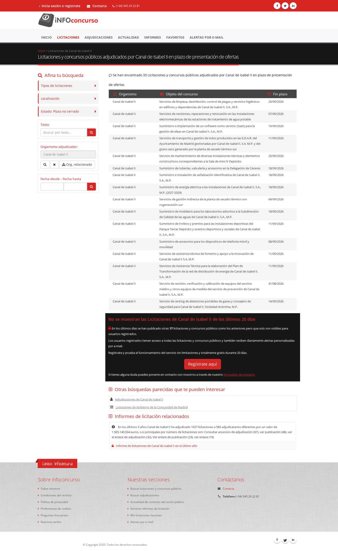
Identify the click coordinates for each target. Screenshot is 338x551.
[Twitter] (285, 5)
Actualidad (128, 37)
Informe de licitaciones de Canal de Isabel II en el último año (156, 446)
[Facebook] (277, 5)
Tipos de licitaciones (56, 85)
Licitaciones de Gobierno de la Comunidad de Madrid (152, 407)
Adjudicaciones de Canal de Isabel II (139, 399)
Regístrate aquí (202, 364)
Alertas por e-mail (206, 37)
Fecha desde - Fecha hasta (60, 179)
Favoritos (175, 37)
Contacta (99, 6)
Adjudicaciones (99, 37)
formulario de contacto (239, 374)
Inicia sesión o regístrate (61, 6)
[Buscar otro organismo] (44, 164)
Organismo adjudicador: (59, 147)
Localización (50, 98)
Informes (152, 37)
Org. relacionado (78, 164)
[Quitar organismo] (54, 164)
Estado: (60, 111)
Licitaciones (68, 37)
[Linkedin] (293, 5)
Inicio (46, 37)
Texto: (45, 124)
